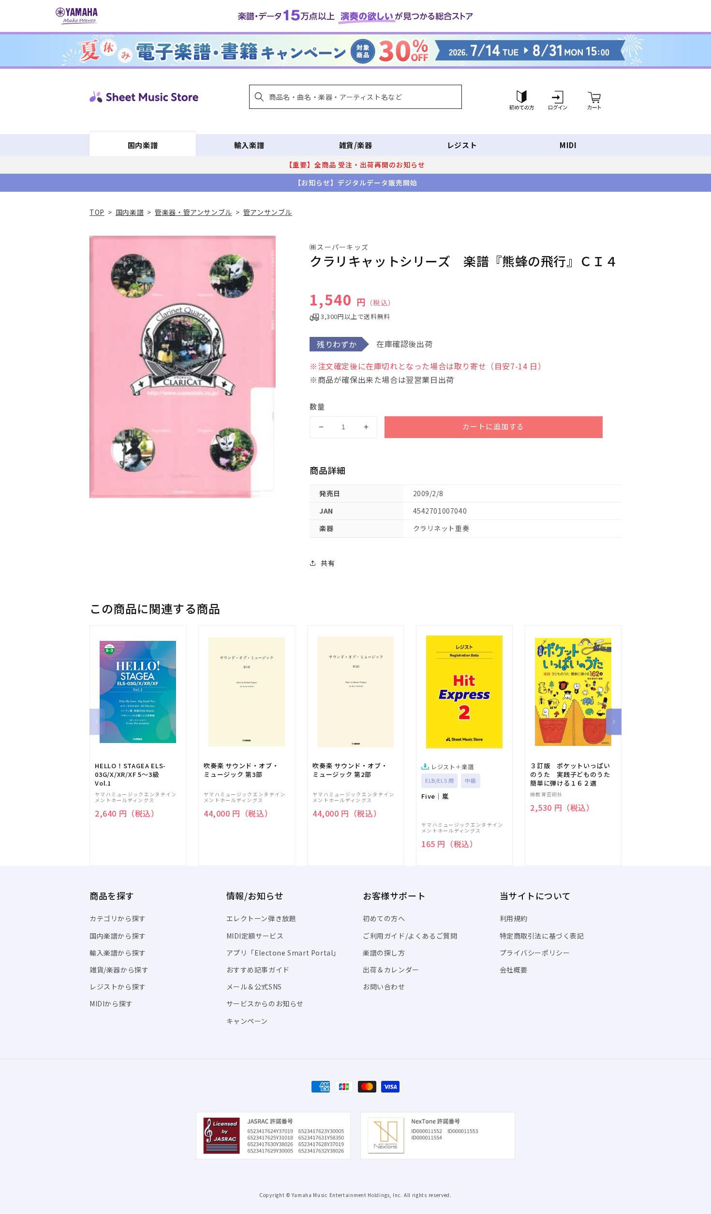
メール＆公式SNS (254, 986)
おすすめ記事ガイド (258, 969)
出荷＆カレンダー (391, 969)
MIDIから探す (111, 1003)
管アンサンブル (267, 212)
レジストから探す (117, 986)
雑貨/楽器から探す (118, 969)
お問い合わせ (384, 986)
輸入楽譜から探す (117, 952)
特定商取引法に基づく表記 (542, 936)
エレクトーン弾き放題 (261, 918)
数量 (317, 406)
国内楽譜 (143, 145)
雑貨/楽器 (355, 145)
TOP (96, 212)
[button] (355, 97)
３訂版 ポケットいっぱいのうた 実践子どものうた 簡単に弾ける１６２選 (573, 774)
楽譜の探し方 (384, 952)
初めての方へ (384, 918)
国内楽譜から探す (117, 936)
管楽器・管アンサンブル (193, 212)
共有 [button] (328, 563)
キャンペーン (247, 1021)
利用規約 (514, 918)
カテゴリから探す (117, 918)
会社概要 (514, 969)
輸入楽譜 (249, 145)
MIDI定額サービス (255, 936)
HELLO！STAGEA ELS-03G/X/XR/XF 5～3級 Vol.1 (130, 774)
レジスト (462, 145)
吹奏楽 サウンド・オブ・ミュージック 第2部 (349, 770)
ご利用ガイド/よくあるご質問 (410, 936)
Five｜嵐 (435, 796)
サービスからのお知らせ (265, 1003)
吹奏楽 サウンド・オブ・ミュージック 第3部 (241, 770)
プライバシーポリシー (535, 952)
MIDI (568, 145)
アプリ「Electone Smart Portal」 (283, 952)
